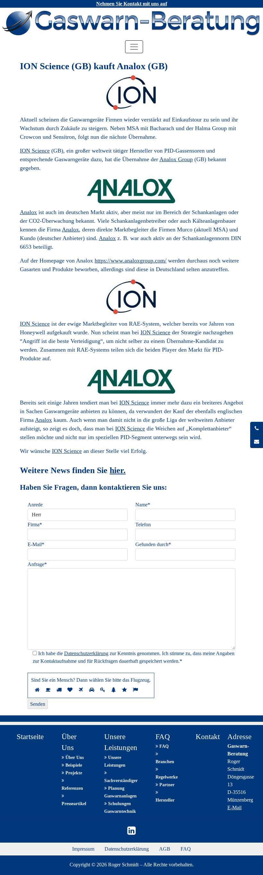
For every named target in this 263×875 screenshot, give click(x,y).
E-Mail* (36, 544)
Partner (166, 784)
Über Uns (74, 757)
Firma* (35, 524)
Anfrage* (37, 564)
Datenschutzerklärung (86, 653)
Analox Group (176, 159)
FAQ (163, 746)
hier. (118, 470)
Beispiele (73, 765)
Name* (142, 504)
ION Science (35, 150)
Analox (28, 212)
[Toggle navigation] (134, 46)
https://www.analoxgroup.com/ (130, 260)
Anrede (35, 504)
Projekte (73, 773)
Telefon (143, 524)
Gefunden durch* (153, 544)
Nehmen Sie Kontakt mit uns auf (131, 3)
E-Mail (234, 807)
